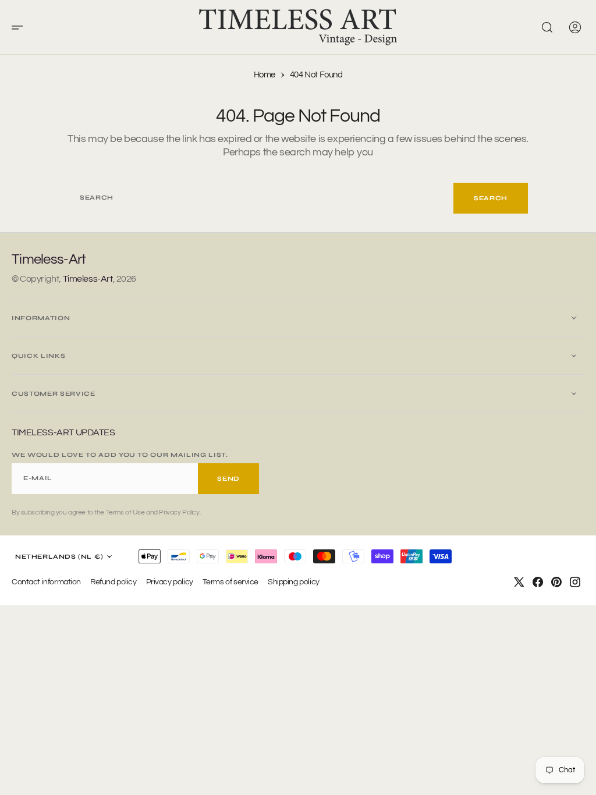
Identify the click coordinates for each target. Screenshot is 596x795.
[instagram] (575, 582)
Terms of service (230, 581)
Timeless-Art (88, 278)
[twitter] (519, 582)
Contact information (46, 581)
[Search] (547, 27)
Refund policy (113, 581)
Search (491, 198)
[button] (21, 27)
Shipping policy (294, 581)
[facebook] (537, 582)
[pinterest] (556, 582)
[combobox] (260, 198)
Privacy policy (169, 581)
